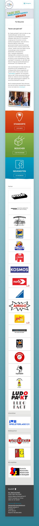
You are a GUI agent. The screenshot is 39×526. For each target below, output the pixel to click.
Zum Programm (19, 152)
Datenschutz (18, 503)
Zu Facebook (19, 175)
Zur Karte (19, 128)
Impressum (11, 503)
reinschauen (22, 87)
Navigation (27, 3)
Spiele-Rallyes (11, 73)
